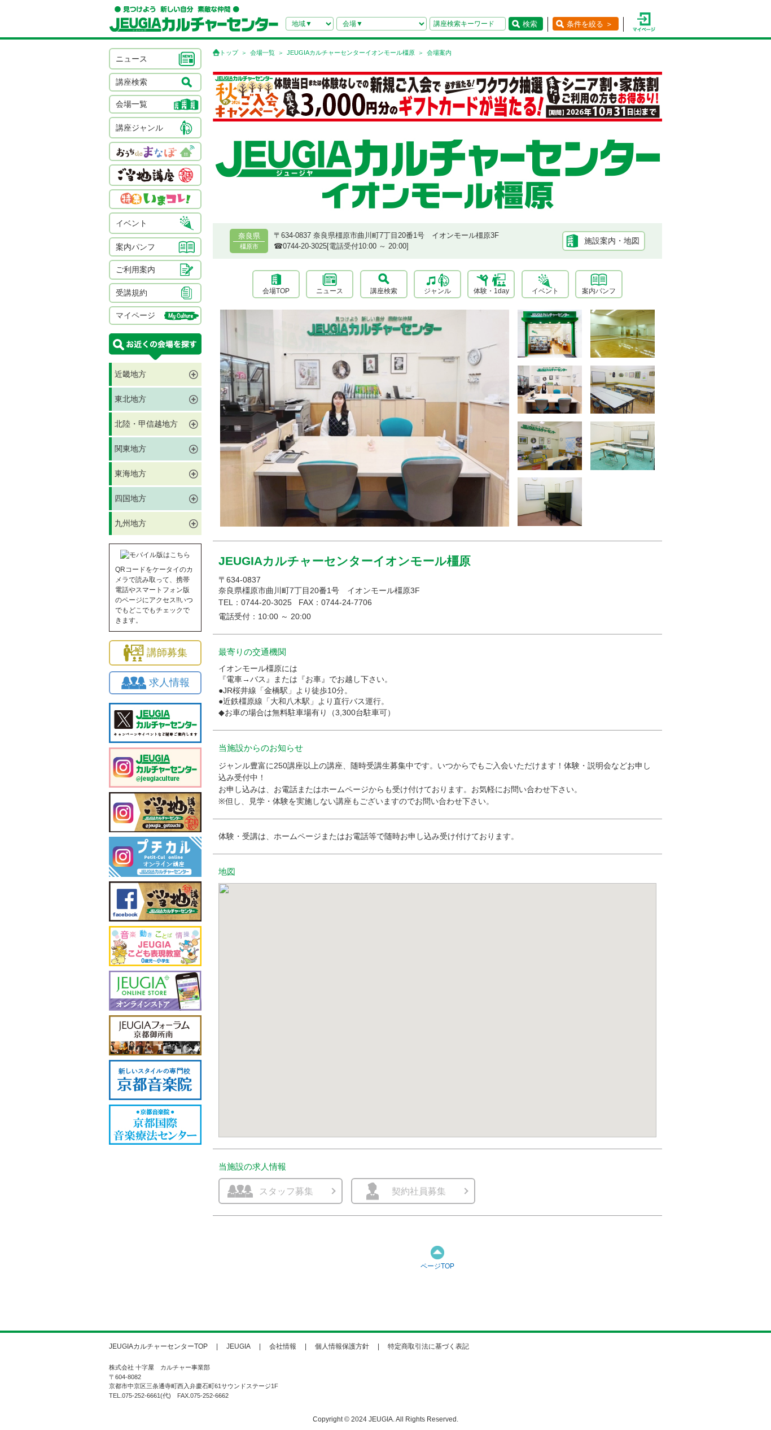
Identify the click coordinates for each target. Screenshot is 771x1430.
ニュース (329, 291)
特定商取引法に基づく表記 (428, 1346)
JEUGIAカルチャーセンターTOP (158, 1346)
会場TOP (276, 291)
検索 (530, 24)
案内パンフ (599, 291)
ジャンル (437, 291)
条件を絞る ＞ (590, 24)
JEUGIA (238, 1346)
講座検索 (383, 291)
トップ (229, 52)
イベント (545, 291)
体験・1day (491, 291)
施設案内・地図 (611, 240)
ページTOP (437, 1266)
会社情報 (282, 1346)
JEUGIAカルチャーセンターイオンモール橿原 (351, 52)
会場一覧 (262, 52)
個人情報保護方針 (342, 1346)
